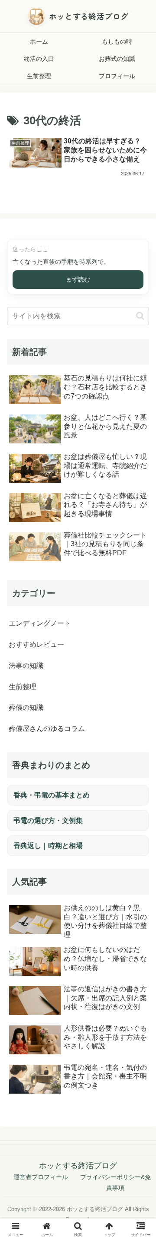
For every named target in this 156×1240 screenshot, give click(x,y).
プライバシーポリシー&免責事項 (115, 1182)
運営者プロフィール (40, 1177)
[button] (140, 316)
